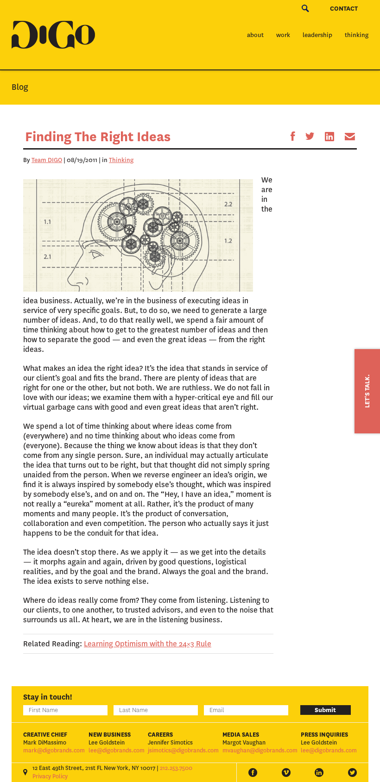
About (255, 35)
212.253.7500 (176, 768)
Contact (344, 9)
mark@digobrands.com (54, 750)
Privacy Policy (50, 776)
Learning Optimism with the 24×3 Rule (147, 644)
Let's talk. (367, 391)
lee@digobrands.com (117, 750)
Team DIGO (47, 160)
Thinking (356, 35)
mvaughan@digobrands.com (260, 750)
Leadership (317, 35)
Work (283, 35)
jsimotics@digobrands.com (183, 750)
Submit (325, 710)
